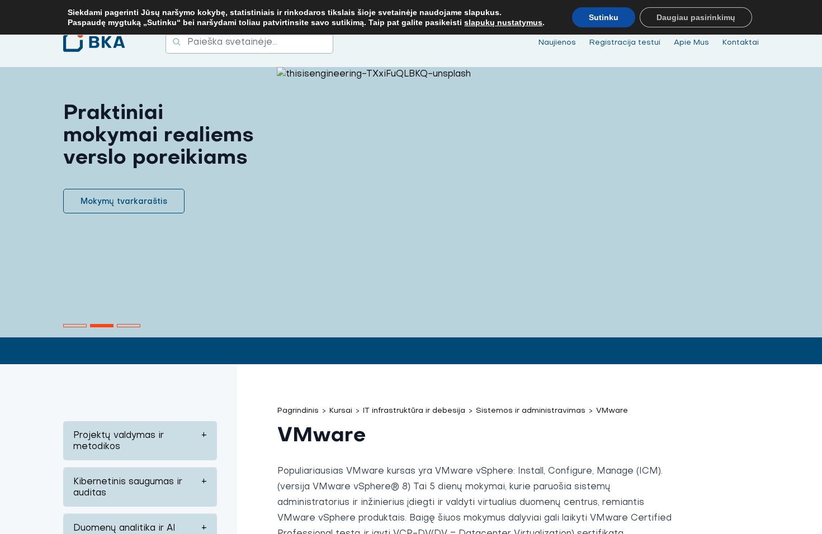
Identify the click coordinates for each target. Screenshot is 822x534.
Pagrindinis (298, 410)
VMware (612, 410)
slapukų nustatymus (503, 22)
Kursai (340, 410)
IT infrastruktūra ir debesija (414, 410)
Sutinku (603, 17)
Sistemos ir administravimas (530, 410)
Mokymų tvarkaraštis (124, 201)
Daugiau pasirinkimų (695, 17)
